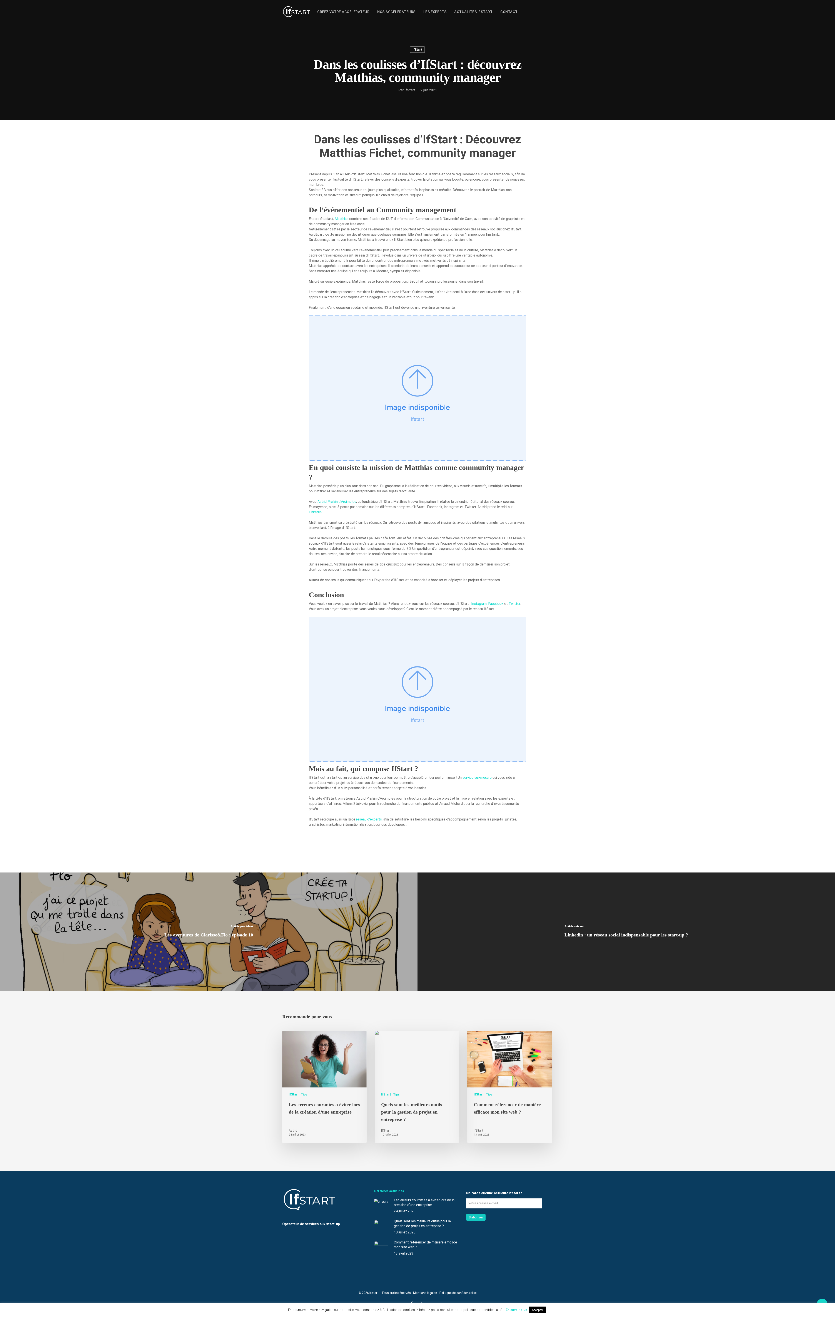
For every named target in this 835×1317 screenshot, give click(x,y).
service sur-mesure (478, 777)
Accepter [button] (537, 1310)
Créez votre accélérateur (343, 11)
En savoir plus (516, 1310)
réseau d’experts (369, 819)
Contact (509, 11)
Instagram (479, 604)
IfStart (417, 49)
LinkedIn (315, 512)
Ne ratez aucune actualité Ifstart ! (494, 1193)
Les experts (435, 11)
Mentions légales (425, 1293)
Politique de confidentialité (458, 1293)
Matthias (341, 219)
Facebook (495, 604)
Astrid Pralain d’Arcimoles (336, 502)
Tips (304, 1094)
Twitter (514, 604)
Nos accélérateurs (396, 11)
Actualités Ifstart (473, 11)
